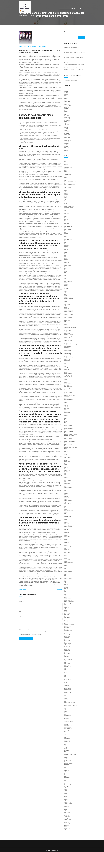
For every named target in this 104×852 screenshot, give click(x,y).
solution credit (67, 740)
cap (65, 278)
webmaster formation (68, 823)
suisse (65, 745)
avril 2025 (66, 113)
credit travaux (67, 359)
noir (65, 566)
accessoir (66, 164)
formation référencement (69, 441)
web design (66, 815)
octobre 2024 (67, 121)
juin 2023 (66, 144)
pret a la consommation (69, 624)
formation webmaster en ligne (70, 445)
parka (65, 585)
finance (65, 424)
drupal (65, 389)
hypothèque (66, 471)
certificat (66, 284)
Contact (81, 8)
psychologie (67, 665)
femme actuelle (67, 419)
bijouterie (66, 233)
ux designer (66, 786)
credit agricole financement (70, 327)
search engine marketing (69, 702)
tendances (66, 764)
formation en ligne (68, 438)
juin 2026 (66, 92)
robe (65, 675)
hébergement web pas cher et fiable (48, 579)
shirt (65, 709)
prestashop (66, 621)
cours (65, 318)
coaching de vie (67, 297)
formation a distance (68, 431)
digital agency (67, 377)
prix (65, 662)
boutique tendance (68, 265)
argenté (66, 201)
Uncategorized (67, 784)
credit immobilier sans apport (70, 344)
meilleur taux (67, 536)
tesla (65, 769)
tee (65, 756)
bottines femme (67, 261)
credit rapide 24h (68, 353)
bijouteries (66, 235)
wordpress (66, 825)
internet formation (68, 487)
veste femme (67, 794)
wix (25, 585)
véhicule (66, 787)
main (65, 517)
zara (65, 829)
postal (65, 610)
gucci (65, 464)
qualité (36, 582)
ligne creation (67, 507)
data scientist (67, 367)
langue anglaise (67, 503)
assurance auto (67, 204)
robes (65, 680)
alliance (66, 191)
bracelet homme (67, 269)
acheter (66, 173)
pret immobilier (67, 643)
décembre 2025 (67, 101)
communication (67, 313)
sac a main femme (68, 686)
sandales (66, 699)
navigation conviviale (28, 581)
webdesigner (67, 820)
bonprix (66, 250)
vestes (65, 796)
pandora (66, 584)
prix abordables (30, 582)
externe (66, 415)
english (65, 402)
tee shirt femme (67, 758)
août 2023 (66, 141)
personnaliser (45, 581)
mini (65, 548)
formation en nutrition (68, 440)
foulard (65, 448)
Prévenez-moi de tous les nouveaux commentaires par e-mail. (33, 631)
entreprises (66, 408)
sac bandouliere (67, 689)
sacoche (66, 693)
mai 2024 (66, 128)
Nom (20, 611)
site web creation (68, 725)
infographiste (67, 483)
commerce (66, 308)
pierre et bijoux (67, 598)
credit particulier (67, 349)
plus (65, 604)
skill (65, 731)
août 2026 (66, 89)
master (65, 533)
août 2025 (66, 107)
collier (65, 302)
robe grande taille (68, 679)
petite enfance (67, 595)
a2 (64, 162)
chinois (65, 292)
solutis (65, 743)
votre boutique (67, 812)
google (65, 455)
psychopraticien (67, 666)
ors (65, 574)
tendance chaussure (68, 763)
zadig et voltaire (67, 828)
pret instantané (67, 646)
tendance (66, 761)
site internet (66, 718)
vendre (65, 789)
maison (65, 519)
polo (65, 608)
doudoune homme (68, 386)
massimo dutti (67, 532)
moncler (66, 556)
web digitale (67, 818)
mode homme (67, 554)
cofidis (65, 301)
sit (64, 712)
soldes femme (67, 738)
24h (65, 160)
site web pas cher (68, 727)
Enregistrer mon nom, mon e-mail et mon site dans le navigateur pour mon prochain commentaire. (40, 626)
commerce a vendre (68, 310)
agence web (67, 186)
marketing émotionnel (69, 528)
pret (65, 623)
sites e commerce (68, 728)
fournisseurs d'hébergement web (32, 579)
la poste (66, 502)
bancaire (66, 222)
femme (65, 418)
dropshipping (67, 388)
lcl (64, 504)
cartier (65, 282)
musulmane (66, 561)
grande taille (67, 461)
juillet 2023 (66, 143)
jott (65, 494)
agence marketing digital (69, 184)
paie (65, 581)
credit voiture (67, 360)
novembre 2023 (67, 137)
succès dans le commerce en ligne (48, 584)
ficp (65, 422)
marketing (66, 523)
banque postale (67, 229)
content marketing (68, 317)
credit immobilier (67, 343)
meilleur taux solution (68, 538)
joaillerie (66, 493)
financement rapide (68, 428)
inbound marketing (68, 480)
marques (66, 530)
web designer (67, 816)
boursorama (66, 262)
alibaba (66, 190)
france (65, 453)
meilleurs (66, 541)
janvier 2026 (67, 100)
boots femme (67, 253)
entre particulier (67, 403)
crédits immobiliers (68, 362)
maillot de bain (67, 516)
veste (65, 793)
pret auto (66, 631)
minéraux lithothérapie (69, 546)
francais (66, 451)
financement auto (68, 427)
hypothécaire (67, 470)
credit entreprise (67, 337)
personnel (66, 592)
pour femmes (67, 616)
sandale (66, 698)
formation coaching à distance (70, 434)
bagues (66, 220)
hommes (66, 468)
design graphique (68, 373)
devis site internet (68, 376)
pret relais (66, 656)
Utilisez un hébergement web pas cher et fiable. (30, 120)
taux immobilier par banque (70, 754)
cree (65, 363)
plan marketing (67, 603)
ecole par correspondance (69, 395)
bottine (65, 258)
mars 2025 (66, 114)
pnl (65, 605)
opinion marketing (68, 571)
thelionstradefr (23, 46)
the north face (67, 770)
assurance (66, 203)
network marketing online (69, 562)
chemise (66, 289)
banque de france (68, 226)
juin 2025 (66, 110)
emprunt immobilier (68, 399)
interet (65, 484)
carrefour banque (68, 281)
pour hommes (67, 618)
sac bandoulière (67, 688)
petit (65, 594)
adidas (65, 177)
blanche (66, 242)
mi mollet (66, 543)
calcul (65, 276)
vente (65, 790)
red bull (66, 672)
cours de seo (67, 320)
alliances (66, 193)
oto (65, 575)
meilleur (66, 535)
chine (65, 291)
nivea (65, 565)
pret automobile (67, 634)
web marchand (67, 819)
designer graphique (68, 375)
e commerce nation (68, 392)
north (65, 568)
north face (66, 569)
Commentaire (22, 601)
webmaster (66, 822)
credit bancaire (67, 331)
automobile (66, 213)
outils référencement (68, 577)
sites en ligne (67, 730)
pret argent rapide (68, 630)
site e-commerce (31, 584)
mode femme (67, 551)
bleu (65, 243)
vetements (66, 805)
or (64, 572)
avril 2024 (66, 130)
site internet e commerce (69, 719)
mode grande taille (68, 552)
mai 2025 (66, 111)
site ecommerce (67, 717)
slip (65, 734)
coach (65, 295)
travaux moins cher (68, 781)
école (65, 393)
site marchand (67, 722)
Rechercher (68, 32)
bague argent (67, 217)
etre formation (67, 412)
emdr (65, 398)
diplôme (66, 382)
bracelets (66, 271)
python (65, 670)
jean (65, 490)
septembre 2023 (67, 140)
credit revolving (67, 356)
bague (65, 216)
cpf (65, 321)
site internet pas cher (68, 721)
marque (66, 529)
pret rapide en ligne (68, 655)
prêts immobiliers (68, 660)
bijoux (65, 236)
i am (65, 473)
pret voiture (66, 657)
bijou (65, 232)
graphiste (66, 463)
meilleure (66, 539)
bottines (66, 259)
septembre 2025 (67, 105)
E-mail (20, 616)
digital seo (66, 380)
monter (65, 558)
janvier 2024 (67, 134)
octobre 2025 (67, 104)
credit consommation (68, 334)
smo (65, 737)
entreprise (66, 405)
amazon (66, 194)
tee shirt (66, 757)
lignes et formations (68, 510)
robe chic (66, 676)
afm (65, 180)
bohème (66, 248)
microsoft (66, 545)
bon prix (66, 249)
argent (65, 200)
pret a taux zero (67, 626)
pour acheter (67, 613)
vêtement (66, 799)
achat (65, 170)
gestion (65, 454)
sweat (65, 747)
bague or (66, 219)
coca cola (66, 300)
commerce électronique (38, 576)
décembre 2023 (67, 136)
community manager (68, 314)
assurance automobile (69, 206)
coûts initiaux (53, 576)
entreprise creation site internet (70, 406)
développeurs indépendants (38, 578)
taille (65, 751)
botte (65, 255)
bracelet (66, 268)
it (64, 489)
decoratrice (66, 370)
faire (65, 416)
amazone (66, 196)
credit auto (66, 328)
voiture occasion (67, 810)
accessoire (66, 165)
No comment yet (33, 46)
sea (65, 701)
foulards (66, 450)
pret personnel (67, 649)
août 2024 (66, 124)
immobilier (66, 477)
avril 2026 (66, 95)
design (30, 578)
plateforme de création (54, 581)
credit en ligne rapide (68, 336)
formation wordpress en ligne (70, 447)
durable (66, 390)
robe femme (66, 678)
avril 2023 (66, 147)
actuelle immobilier (68, 175)
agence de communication (70, 181)
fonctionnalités (55, 578)
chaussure (66, 287)
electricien (66, 396)
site (65, 714)
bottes (65, 256)
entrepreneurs (48, 578)
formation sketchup (68, 444)
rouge (65, 682)
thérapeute (66, 771)
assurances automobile (69, 207)
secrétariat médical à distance (70, 705)
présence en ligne (23, 582)
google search (67, 458)
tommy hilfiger (67, 777)
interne (65, 486)
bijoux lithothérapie (68, 239)
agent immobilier (67, 187)
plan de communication (69, 601)
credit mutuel (67, 347)
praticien (66, 620)
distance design (67, 383)
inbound (66, 478)
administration (67, 178)
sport (65, 744)
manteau (66, 522)
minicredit (66, 549)
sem (65, 706)
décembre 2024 (67, 118)
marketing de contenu (69, 525)
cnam (65, 294)
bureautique (66, 274)
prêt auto (66, 633)
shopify (25, 584)
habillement (66, 465)
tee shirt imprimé (67, 760)
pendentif (66, 588)
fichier (65, 421)
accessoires (66, 168)
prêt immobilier (67, 644)
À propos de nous (73, 8)
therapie (66, 773)
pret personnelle (67, 653)
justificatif (66, 496)
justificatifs (66, 497)
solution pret (67, 741)
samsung (66, 696)
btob (65, 272)
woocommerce (29, 585)
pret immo (66, 642)
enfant (65, 401)
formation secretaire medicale (70, 442)
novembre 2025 (67, 102)
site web (38, 584)
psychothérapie (67, 668)
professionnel (67, 663)
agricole (66, 188)
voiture (65, 809)
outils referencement (68, 578)
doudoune (66, 385)
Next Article (59, 589)
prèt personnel (67, 652)
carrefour (66, 279)
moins (65, 555)
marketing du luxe (68, 526)
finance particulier (68, 425)
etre (65, 411)
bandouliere (66, 223)
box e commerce (67, 266)
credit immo (66, 341)
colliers (65, 307)
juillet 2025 (66, 108)
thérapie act (66, 774)
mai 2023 (66, 146)
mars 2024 (66, 131)
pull (65, 669)
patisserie (66, 587)
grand (65, 460)
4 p (65, 161)
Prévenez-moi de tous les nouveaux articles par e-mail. (31, 634)
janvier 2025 (67, 117)
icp (65, 474)
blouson (66, 246)
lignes (65, 509)
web (65, 813)
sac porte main (67, 692)
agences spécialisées (28, 576)
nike (65, 564)
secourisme (66, 704)
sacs (65, 695)
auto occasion (67, 212)
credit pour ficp (67, 351)
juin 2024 (66, 127)
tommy (65, 776)
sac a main (66, 685)
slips (65, 735)
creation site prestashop (69, 323)
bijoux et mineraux (68, 238)
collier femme (67, 305)
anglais (65, 197)
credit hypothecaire (68, 340)
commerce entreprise (68, 311)
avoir (65, 214)
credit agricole (67, 326)
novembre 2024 (67, 120)
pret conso (66, 637)
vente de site (67, 792)
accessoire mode (68, 167)
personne (66, 591)
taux (65, 753)
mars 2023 (66, 149)
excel (65, 414)
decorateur (66, 369)
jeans (65, 491)
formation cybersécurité (69, 435)
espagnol (66, 409)
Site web (20, 621)
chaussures (66, 288)
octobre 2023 (67, 138)
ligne (65, 506)
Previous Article (22, 589)
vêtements (66, 806)
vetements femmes (68, 807)
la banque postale (68, 500)
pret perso (66, 647)
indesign (66, 481)
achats (65, 171)
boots (65, 252)
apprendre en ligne (68, 199)
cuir (65, 366)
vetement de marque (68, 800)
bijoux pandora (67, 240)
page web (66, 579)
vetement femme (67, 802)
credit (65, 324)
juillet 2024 (66, 125)
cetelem (66, 285)
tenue (65, 766)
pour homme (67, 617)
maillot (65, 515)
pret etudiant (67, 640)
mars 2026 (66, 97)
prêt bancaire (67, 636)
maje (65, 520)
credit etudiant (67, 339)
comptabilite (67, 315)
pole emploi (66, 607)
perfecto (66, 590)
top (65, 779)
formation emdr (67, 437)
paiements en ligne (37, 581)
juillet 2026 (66, 91)
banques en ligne (68, 230)
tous (65, 780)
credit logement (67, 346)
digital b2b (66, 379)
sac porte (66, 691)
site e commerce (67, 715)
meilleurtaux (67, 542)
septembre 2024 (67, 123)
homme (66, 467)
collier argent (67, 304)
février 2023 (66, 150)
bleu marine (66, 245)
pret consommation (68, 639)
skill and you (67, 732)
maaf (65, 513)
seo (65, 708)
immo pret (66, 476)
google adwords (67, 457)
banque (66, 225)
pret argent (66, 627)
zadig (65, 826)
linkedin (66, 512)
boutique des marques (69, 263)
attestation (66, 209)
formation (66, 429)
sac (65, 683)
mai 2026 (66, 94)
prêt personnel (67, 650)
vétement (66, 797)
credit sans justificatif (68, 357)
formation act (67, 432)
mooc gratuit (67, 559)
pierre (65, 597)
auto (65, 210)
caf (65, 275)
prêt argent (66, 629)
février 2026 (66, 98)
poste (65, 611)
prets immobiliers (68, 659)
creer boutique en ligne (69, 364)
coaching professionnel (69, 298)
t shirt (65, 748)
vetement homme (68, 803)
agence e (66, 183)
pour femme (66, 614)
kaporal (66, 499)
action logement (67, 174)
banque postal (67, 227)
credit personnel (67, 350)
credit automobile (68, 330)
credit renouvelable (68, 354)
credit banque (67, 333)
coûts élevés (47, 576)
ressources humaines (68, 673)
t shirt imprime (67, 750)
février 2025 (66, 115)
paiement (66, 582)
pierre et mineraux (68, 600)
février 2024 (66, 133)
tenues (65, 767)
